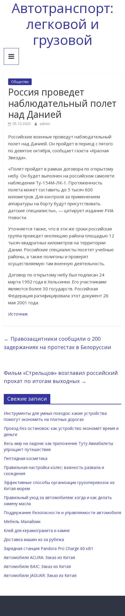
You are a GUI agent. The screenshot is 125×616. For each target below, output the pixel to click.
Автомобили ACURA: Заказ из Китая (39, 557)
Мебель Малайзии (22, 521)
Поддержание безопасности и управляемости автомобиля (62, 512)
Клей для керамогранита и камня (36, 530)
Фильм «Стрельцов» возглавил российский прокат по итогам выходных (61, 377)
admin (45, 123)
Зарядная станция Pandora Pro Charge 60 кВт (48, 548)
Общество (20, 81)
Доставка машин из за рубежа (34, 539)
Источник (18, 314)
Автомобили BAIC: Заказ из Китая (37, 566)
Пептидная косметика (25, 458)
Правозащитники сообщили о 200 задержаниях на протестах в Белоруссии (57, 343)
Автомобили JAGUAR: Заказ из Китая (40, 575)
